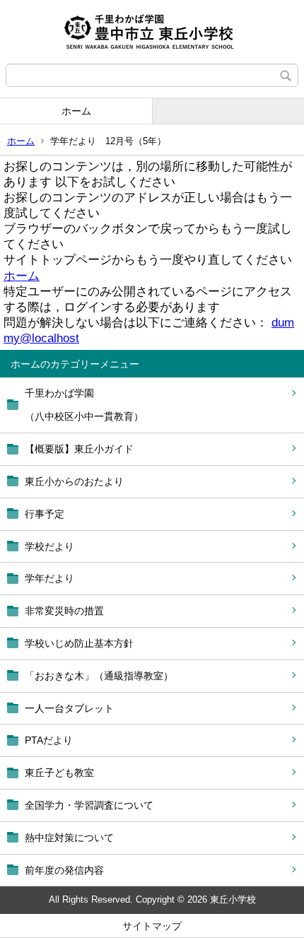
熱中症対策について (69, 837)
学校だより (49, 546)
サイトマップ (152, 926)
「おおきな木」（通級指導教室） (99, 675)
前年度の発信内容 (64, 870)
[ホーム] (152, 32)
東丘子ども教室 (59, 772)
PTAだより (49, 740)
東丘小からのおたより (74, 481)
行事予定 (44, 514)
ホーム (76, 111)
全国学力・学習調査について (89, 805)
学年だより (49, 578)
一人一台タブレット (69, 708)
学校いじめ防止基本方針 (79, 643)
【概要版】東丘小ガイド (79, 449)
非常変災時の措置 (64, 610)
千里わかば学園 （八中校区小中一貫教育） (84, 405)
